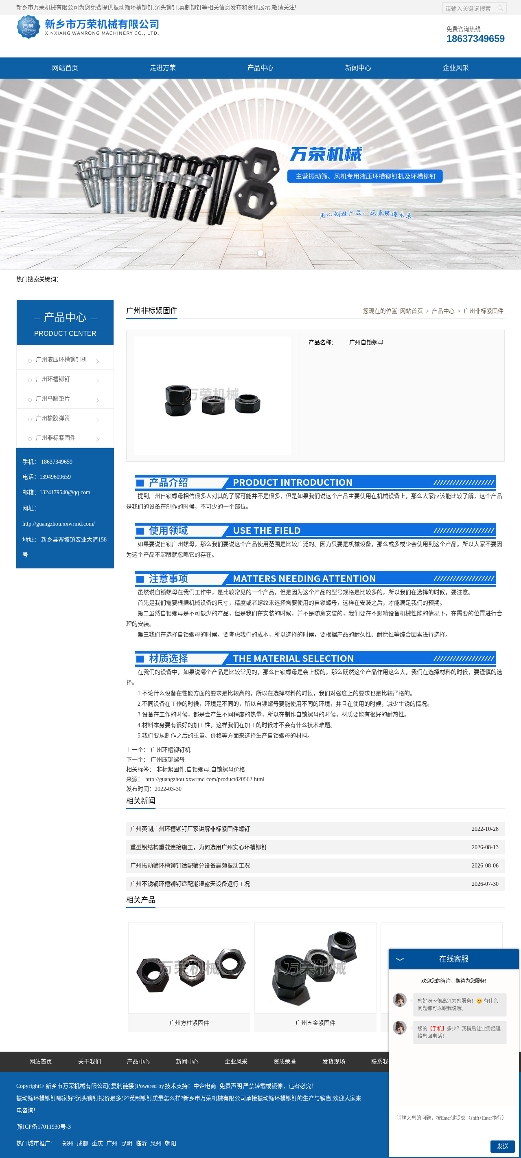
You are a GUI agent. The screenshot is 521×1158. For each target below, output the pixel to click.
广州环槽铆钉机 (169, 750)
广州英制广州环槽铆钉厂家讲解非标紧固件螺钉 (190, 829)
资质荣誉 (285, 1062)
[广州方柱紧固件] (190, 927)
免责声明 (230, 1086)
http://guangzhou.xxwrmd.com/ (58, 524)
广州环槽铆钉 (53, 379)
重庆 (97, 1143)
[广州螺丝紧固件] (442, 927)
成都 (82, 1143)
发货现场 (333, 1062)
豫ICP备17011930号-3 (44, 1127)
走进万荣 (163, 67)
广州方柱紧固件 (189, 1023)
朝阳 (170, 1143)
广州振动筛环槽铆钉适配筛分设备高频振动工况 (190, 866)
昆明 (126, 1143)
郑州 (68, 1143)
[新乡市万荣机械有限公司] (87, 19)
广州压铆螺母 (167, 760)
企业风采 (456, 67)
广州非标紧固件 (56, 438)
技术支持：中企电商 (190, 1086)
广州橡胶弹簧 (53, 418)
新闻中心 (358, 67)
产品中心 (260, 67)
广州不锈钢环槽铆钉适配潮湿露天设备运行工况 (190, 884)
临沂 (141, 1143)
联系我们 (382, 1062)
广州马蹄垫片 (53, 399)
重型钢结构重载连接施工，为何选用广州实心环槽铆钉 (198, 847)
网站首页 (65, 67)
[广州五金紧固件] (316, 927)
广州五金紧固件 (315, 1023)
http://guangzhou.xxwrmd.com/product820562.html (205, 779)
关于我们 (89, 1062)
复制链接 (122, 1086)
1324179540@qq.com (64, 492)
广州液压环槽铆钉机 (61, 360)
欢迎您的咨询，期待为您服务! (453, 981)
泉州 (156, 1143)
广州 (112, 1143)
